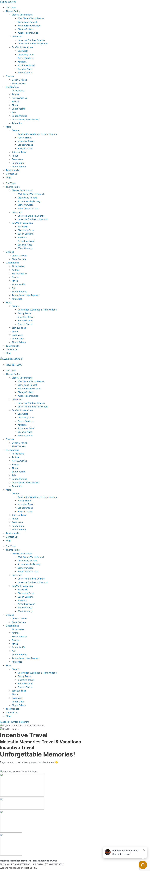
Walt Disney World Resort (31, 18)
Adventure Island (26, 65)
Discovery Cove (26, 54)
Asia (14, 112)
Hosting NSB (30, 867)
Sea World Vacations (22, 47)
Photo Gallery (19, 166)
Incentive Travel (26, 141)
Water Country (25, 72)
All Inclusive (18, 90)
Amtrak (15, 94)
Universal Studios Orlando (31, 40)
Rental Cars (18, 163)
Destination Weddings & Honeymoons (37, 134)
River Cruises (19, 83)
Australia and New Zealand (25, 119)
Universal (17, 36)
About (15, 155)
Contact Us (11, 173)
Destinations (12, 87)
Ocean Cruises (19, 79)
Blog (8, 177)
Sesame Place (25, 69)
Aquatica (22, 61)
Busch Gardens (25, 58)
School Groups (25, 144)
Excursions (17, 159)
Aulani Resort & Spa (28, 32)
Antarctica (17, 123)
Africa (15, 105)
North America (19, 98)
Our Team (11, 7)
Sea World (23, 51)
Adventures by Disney (29, 25)
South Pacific (18, 108)
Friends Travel (25, 148)
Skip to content (8, 1)
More (8, 126)
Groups (15, 130)
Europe (15, 101)
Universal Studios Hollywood (32, 43)
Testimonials (12, 170)
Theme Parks (13, 11)
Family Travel (24, 137)
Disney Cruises (25, 29)
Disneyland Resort (27, 22)
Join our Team (19, 152)
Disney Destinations (22, 14)
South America (19, 115)
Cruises (10, 76)
